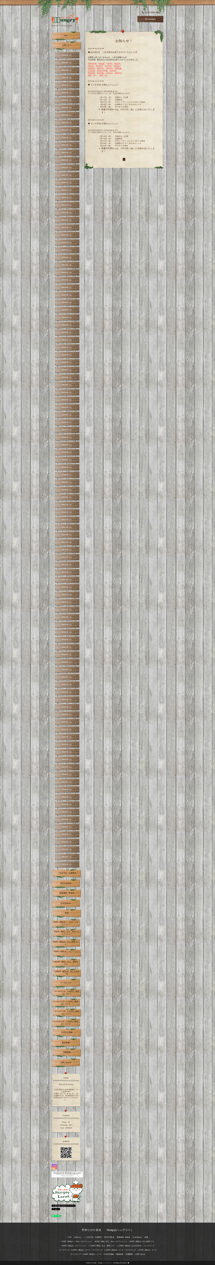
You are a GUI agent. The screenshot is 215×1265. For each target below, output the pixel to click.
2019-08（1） (67, 362)
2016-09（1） (67, 617)
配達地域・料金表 (67, 893)
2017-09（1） (67, 527)
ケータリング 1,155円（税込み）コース (65, 1003)
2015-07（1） (67, 722)
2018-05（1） (67, 475)
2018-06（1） (67, 467)
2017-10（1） (67, 520)
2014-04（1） (67, 834)
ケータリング (65, 983)
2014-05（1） (67, 827)
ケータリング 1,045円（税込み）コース (67, 992)
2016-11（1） (67, 602)
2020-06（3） (67, 310)
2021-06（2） (67, 227)
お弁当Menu (66, 903)
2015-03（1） (67, 752)
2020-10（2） (67, 280)
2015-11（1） (67, 692)
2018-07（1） (67, 460)
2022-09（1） (67, 115)
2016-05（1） (67, 647)
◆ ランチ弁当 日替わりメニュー (103, 85)
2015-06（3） (67, 729)
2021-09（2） (67, 205)
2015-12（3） (67, 684)
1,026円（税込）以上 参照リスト (65, 963)
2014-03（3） (67, 842)
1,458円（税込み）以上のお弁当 (67, 973)
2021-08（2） (67, 212)
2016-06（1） (67, 639)
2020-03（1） (67, 332)
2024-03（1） (67, 92)
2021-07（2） (67, 220)
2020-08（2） (67, 295)
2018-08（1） (67, 452)
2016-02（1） (67, 669)
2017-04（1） (67, 565)
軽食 (67, 913)
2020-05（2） (67, 317)
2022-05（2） (67, 145)
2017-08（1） (67, 535)
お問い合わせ (65, 1062)
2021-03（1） (67, 250)
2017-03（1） (67, 572)
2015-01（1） (67, 767)
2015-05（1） (67, 737)
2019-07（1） (67, 370)
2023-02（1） (67, 100)
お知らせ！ (67, 45)
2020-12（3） (67, 272)
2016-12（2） (67, 594)
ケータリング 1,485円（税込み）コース (65, 1023)
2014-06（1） (67, 819)
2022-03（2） (67, 160)
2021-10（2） (67, 197)
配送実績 (66, 1043)
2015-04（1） (67, 744)
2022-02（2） (67, 167)
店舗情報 (67, 1052)
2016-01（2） (67, 677)
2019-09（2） (67, 355)
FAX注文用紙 (67, 1032)
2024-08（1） (67, 70)
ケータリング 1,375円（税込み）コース (67, 1012)
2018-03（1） (67, 482)
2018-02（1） (67, 490)
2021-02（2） (67, 257)
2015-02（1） (67, 759)
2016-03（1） (67, 662)
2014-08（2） (67, 804)
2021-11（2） (67, 190)
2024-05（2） (67, 78)
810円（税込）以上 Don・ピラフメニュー (67, 933)
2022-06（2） (67, 137)
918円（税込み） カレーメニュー (67, 953)
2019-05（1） (67, 385)
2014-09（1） (67, 797)
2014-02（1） (67, 849)
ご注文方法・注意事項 (67, 873)
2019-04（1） (67, 392)
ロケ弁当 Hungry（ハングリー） (102, 1263)
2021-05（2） (67, 235)
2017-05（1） (67, 557)
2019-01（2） (67, 415)
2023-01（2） (67, 107)
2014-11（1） (67, 782)
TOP (66, 36)
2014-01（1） (67, 857)
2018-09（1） (67, 445)
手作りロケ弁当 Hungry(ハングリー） (107, 1229)
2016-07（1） (67, 632)
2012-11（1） (67, 864)
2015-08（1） (67, 714)
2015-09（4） (67, 707)
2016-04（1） (67, 654)
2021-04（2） (67, 242)
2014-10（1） (67, 789)
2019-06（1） (67, 377)
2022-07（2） (67, 130)
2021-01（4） (67, 265)
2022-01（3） (67, 175)
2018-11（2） (67, 430)
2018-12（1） (67, 422)
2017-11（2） (67, 512)
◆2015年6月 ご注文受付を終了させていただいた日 (112, 52)
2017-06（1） (67, 550)
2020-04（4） (67, 325)
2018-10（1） (67, 437)
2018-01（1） (67, 497)
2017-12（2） (67, 505)
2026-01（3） (67, 55)
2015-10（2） (67, 699)
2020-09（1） (67, 287)
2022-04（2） (67, 152)
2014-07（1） (67, 812)
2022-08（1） (67, 122)
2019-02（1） (67, 407)
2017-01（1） (67, 587)
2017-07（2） (67, 542)
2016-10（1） (67, 609)
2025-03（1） (67, 63)
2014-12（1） (67, 774)
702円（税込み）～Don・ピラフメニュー (66, 923)
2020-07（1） (67, 302)
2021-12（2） (67, 182)
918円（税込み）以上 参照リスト (66, 943)
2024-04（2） (67, 85)
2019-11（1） (67, 340)
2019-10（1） (67, 347)
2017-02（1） (67, 579)
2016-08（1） (67, 624)
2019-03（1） (67, 400)
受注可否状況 (65, 883)
